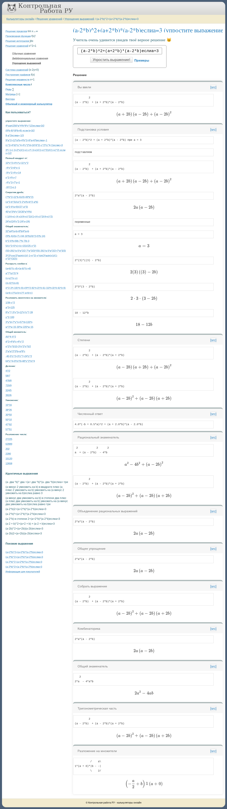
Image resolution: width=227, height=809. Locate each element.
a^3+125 (10, 307)
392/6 (9, 395)
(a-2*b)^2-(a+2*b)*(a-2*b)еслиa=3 (24, 562)
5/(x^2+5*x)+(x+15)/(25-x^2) (21, 245)
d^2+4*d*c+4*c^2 (15, 341)
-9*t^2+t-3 (11, 187)
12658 (9, 463)
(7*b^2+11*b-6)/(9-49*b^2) (19, 197)
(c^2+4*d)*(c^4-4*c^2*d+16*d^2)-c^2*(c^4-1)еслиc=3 (34, 145)
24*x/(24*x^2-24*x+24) (18, 221)
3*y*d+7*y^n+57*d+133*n (19, 322)
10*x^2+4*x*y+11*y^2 (17, 163)
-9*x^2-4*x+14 (13, 172)
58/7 (8, 375)
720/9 (9, 385)
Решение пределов (16, 31)
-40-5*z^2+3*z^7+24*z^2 (19, 356)
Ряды (9, 89)
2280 (8, 453)
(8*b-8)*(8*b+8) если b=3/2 (20, 130)
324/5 (9, 390)
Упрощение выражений (79, 19)
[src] (213, 87)
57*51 (9, 429)
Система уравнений (17, 69)
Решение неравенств (17, 79)
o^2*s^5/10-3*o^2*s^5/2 (18, 346)
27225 (9, 439)
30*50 (9, 414)
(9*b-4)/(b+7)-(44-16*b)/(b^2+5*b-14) (25, 236)
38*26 (9, 409)
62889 (9, 444)
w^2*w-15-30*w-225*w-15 (19, 327)
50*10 (9, 419)
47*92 (9, 424)
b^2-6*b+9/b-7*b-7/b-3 (17, 241)
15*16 (9, 405)
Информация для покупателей (23, 571)
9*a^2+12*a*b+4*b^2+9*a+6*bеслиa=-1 (26, 140)
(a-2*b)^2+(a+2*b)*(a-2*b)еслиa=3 (117, 19)
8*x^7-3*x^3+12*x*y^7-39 (19, 312)
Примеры (141, 60)
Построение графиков (18, 74)
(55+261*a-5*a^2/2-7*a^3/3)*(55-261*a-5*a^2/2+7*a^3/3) (36, 250)
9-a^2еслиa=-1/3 (15, 135)
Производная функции (18, 36)
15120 (9, 458)
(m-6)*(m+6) (12, 283)
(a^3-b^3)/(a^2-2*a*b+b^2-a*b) (22, 202)
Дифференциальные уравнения (30, 58)
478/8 (9, 380)
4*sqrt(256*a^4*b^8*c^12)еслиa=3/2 (25, 125)
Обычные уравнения (24, 53)
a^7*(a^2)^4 (12, 273)
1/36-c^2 (10, 302)
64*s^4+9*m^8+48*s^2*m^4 (20, 361)
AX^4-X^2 (11, 336)
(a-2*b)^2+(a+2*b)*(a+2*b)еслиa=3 (24, 557)
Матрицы (11, 94)
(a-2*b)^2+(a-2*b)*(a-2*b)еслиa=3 (24, 566)
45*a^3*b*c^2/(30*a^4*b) (19, 211)
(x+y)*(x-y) (12, 278)
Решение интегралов (17, 41)
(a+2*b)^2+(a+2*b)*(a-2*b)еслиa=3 (24, 552)
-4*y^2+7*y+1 (13, 182)
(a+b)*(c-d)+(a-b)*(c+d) (18, 268)
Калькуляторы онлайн (20, 19)
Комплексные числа (18, 84)
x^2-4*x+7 (11, 177)
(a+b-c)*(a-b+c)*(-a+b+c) (19, 292)
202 (8, 448)
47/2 (8, 370)
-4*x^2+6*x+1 (13, 167)
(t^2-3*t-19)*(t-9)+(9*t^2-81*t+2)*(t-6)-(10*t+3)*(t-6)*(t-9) (36, 288)
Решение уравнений (49, 19)
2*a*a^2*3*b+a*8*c (15, 351)
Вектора (10, 99)
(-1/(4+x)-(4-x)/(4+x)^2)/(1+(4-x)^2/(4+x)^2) (29, 216)
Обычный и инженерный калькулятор (29, 104)
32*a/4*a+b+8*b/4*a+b (17, 231)
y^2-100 (10, 317)
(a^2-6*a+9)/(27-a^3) (17, 206)
